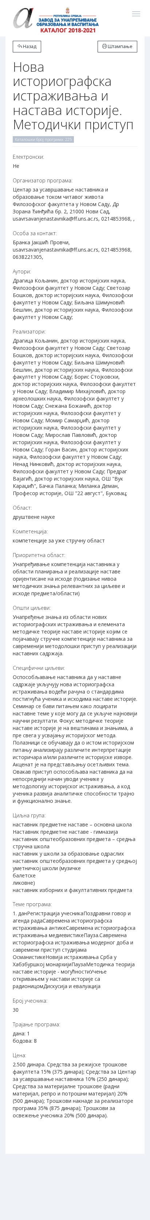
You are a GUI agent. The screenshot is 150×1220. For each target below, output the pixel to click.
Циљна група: (29, 815)
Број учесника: (30, 1000)
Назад (29, 46)
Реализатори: (29, 331)
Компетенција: (30, 531)
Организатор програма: (42, 180)
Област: (22, 507)
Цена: (19, 1055)
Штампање (120, 46)
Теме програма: (32, 904)
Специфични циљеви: (39, 667)
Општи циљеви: (32, 607)
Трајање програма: (36, 1024)
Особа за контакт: (35, 233)
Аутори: (22, 271)
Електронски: (28, 156)
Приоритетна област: (39, 555)
